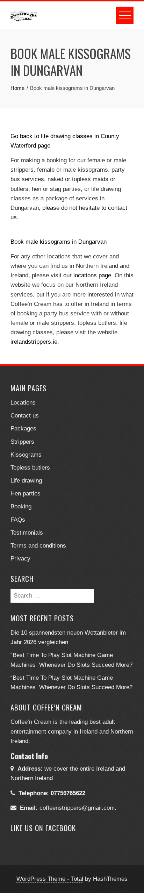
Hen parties (25, 493)
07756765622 (68, 793)
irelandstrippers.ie (33, 341)
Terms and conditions (38, 545)
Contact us (24, 415)
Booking (20, 506)
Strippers (22, 441)
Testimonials (26, 532)
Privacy (20, 558)
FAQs (17, 519)
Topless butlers (30, 467)
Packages (23, 428)
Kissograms (26, 454)
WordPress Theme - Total (49, 879)
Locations (23, 402)
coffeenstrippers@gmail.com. (77, 808)
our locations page (87, 275)
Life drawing (26, 480)
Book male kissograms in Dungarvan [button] (58, 241)
